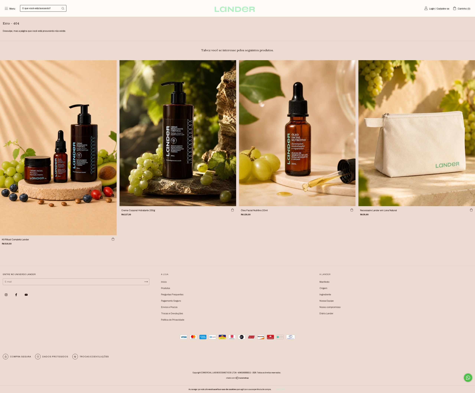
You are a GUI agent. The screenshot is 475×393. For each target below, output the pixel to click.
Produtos (165, 288)
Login (432, 8)
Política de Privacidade (172, 320)
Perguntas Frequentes (172, 294)
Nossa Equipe (327, 301)
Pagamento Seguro (171, 301)
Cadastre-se (443, 8)
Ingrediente (325, 294)
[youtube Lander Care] (26, 295)
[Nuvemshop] (237, 378)
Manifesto (324, 282)
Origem (323, 288)
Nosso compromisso (330, 307)
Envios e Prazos (169, 307)
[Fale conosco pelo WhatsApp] (468, 377)
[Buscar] (63, 8)
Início (164, 282)
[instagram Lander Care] (6, 295)
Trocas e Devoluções (172, 313)
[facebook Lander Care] (16, 295)
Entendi (280, 389)
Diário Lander (326, 313)
